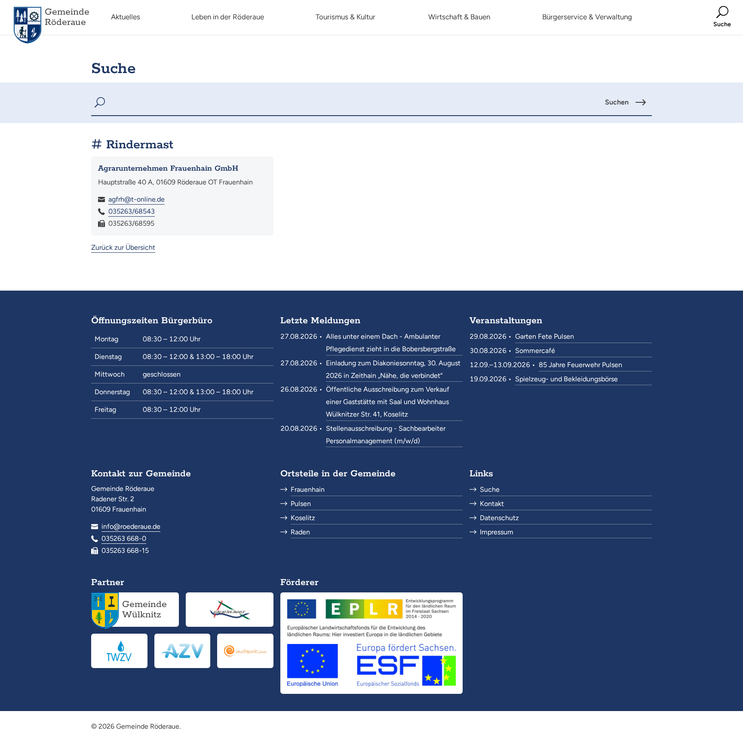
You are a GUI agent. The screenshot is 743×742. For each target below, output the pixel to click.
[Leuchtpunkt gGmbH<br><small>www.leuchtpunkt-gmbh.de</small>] (245, 651)
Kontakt (492, 504)
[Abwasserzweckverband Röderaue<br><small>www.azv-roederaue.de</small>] (182, 651)
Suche (490, 489)
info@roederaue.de (130, 526)
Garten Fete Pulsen (544, 336)
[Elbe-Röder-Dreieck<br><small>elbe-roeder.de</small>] (229, 609)
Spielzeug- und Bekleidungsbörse (566, 379)
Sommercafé (535, 350)
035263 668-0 (123, 538)
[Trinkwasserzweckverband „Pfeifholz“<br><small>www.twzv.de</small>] (119, 651)
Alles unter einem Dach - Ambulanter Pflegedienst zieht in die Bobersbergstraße (391, 342)
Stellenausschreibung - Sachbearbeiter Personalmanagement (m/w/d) (385, 434)
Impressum (496, 532)
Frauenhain (308, 489)
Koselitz (303, 518)
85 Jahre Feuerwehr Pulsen (580, 365)
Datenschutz (499, 518)
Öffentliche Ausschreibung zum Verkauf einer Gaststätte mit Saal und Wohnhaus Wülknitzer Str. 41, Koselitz (387, 401)
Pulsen (301, 504)
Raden (300, 532)
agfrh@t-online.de (136, 199)
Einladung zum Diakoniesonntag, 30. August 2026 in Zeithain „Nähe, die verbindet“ (393, 369)
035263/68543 (131, 211)
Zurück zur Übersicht (123, 247)
